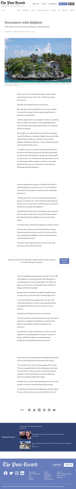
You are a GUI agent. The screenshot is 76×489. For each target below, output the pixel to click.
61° (4, 10)
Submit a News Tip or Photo (64, 474)
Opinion (72, 10)
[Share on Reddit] (49, 410)
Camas (18, 10)
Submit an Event (61, 475)
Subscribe (63, 4)
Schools (33, 10)
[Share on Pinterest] (44, 410)
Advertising (60, 477)
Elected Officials (48, 479)
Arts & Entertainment (43, 10)
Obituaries (65, 10)
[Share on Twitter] (34, 410)
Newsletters (54, 4)
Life (59, 10)
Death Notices (48, 475)
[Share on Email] (54, 410)
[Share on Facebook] (29, 410)
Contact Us (59, 472)
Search (45, 4)
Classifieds (47, 477)
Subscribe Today (64, 261)
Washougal (26, 10)
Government (32, 472)
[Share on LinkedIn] (39, 410)
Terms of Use (61, 486)
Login (72, 4)
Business (53, 10)
